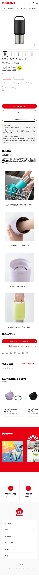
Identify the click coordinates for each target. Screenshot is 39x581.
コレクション (11, 8)
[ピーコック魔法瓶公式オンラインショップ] (8, 3)
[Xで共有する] (15, 353)
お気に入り (19, 112)
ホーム (3, 8)
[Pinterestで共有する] (19, 353)
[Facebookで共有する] (11, 353)
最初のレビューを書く (29, 364)
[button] (4, 95)
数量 (3, 90)
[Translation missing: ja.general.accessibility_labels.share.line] (23, 353)
